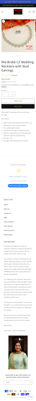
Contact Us (7, 213)
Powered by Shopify (22, 397)
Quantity (3, 90)
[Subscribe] (30, 382)
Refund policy (8, 235)
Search (6, 204)
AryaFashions (15, 397)
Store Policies (8, 226)
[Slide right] (22, 56)
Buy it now (18, 106)
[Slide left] (14, 56)
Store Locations (9, 222)
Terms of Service (9, 230)
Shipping (3, 81)
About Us (7, 209)
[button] (2, 12)
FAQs (5, 217)
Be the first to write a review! (18, 186)
